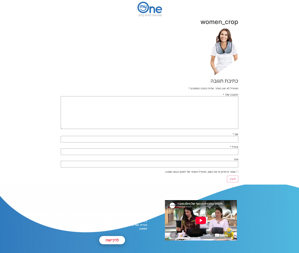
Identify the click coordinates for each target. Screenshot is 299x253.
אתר (236, 159)
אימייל (234, 147)
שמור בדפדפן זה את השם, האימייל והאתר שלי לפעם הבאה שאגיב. (200, 172)
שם (235, 134)
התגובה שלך (230, 94)
